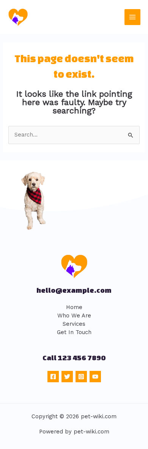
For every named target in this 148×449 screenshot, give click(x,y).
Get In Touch (74, 332)
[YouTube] (95, 376)
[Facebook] (53, 376)
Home (74, 307)
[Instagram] (81, 376)
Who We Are (74, 315)
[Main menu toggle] (132, 17)
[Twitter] (67, 376)
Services (74, 323)
